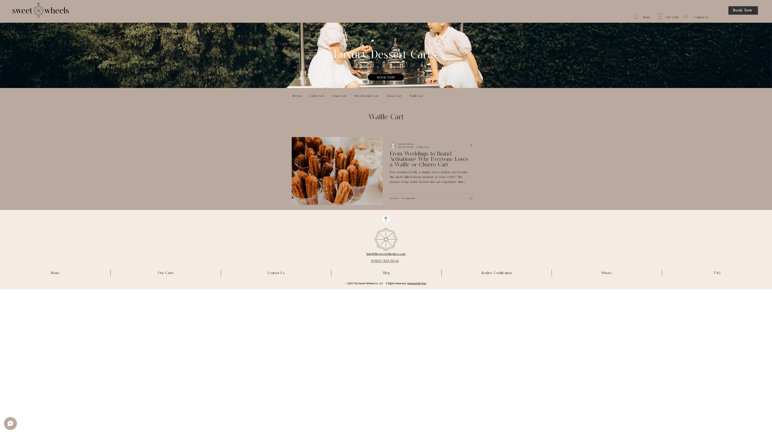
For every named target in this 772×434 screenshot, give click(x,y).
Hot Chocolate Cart (367, 96)
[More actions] (472, 145)
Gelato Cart (339, 96)
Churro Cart (394, 96)
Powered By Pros (416, 283)
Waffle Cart (416, 96)
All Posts (297, 96)
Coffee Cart (317, 96)
